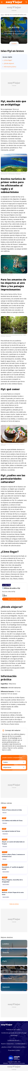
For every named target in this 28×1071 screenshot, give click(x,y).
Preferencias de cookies (13, 1029)
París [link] (4, 961)
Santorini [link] (6, 987)
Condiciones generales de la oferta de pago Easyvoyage (14, 1034)
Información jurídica (19, 1047)
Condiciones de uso (13, 1040)
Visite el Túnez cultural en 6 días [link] (12, 810)
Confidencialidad (20, 1044)
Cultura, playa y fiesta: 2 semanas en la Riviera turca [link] (13, 855)
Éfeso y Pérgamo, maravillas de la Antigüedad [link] (12, 881)
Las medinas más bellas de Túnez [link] (12, 820)
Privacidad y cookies (14, 1050)
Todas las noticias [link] (14, 904)
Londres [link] (5, 944)
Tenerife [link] (5, 952)
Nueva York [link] (7, 978)
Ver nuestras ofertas (14, 599)
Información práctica (10, 67)
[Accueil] (14, 2)
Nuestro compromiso (7, 1044)
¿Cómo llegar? (8, 60)
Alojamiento (14, 767)
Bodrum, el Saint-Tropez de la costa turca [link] (13, 893)
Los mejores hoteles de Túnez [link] (11, 831)
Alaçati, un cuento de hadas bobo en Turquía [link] (13, 843)
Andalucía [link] (6, 970)
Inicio (2, 14)
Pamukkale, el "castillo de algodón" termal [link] (13, 868)
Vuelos (14, 762)
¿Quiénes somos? (6, 1047)
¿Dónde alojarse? (9, 63)
